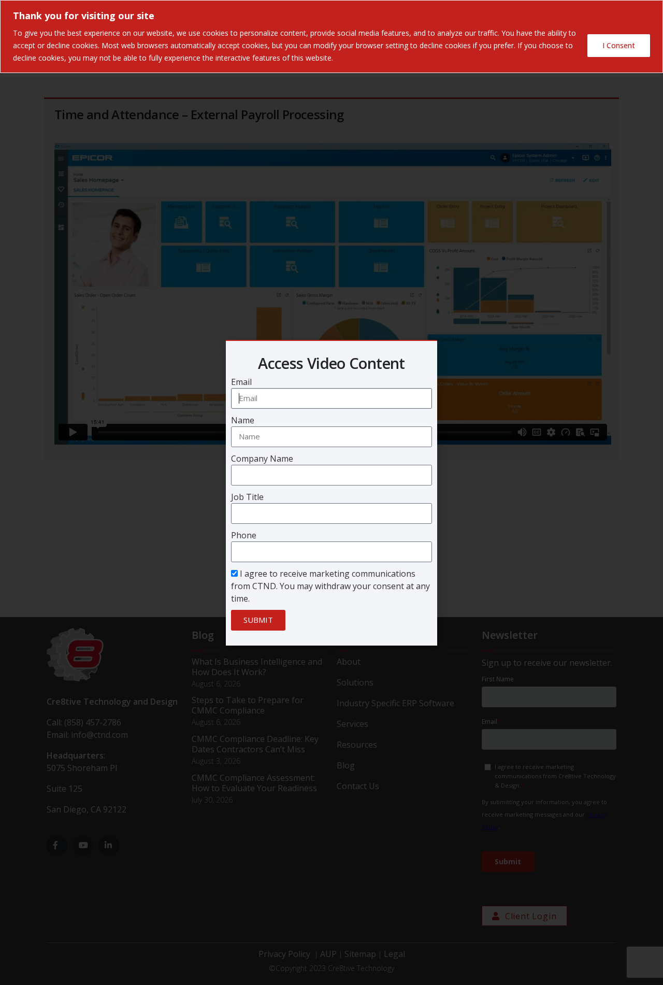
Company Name (262, 458)
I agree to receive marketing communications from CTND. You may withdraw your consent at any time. (330, 586)
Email (241, 382)
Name (242, 420)
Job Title (247, 497)
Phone (243, 535)
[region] (331, 36)
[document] (331, 492)
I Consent (618, 45)
